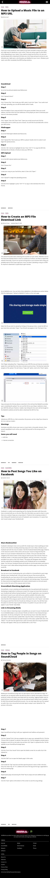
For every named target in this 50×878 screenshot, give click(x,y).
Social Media (8, 467)
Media (6, 7)
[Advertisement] (25, 72)
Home (2, 7)
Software (7, 650)
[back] (3, 2)
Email (6, 808)
